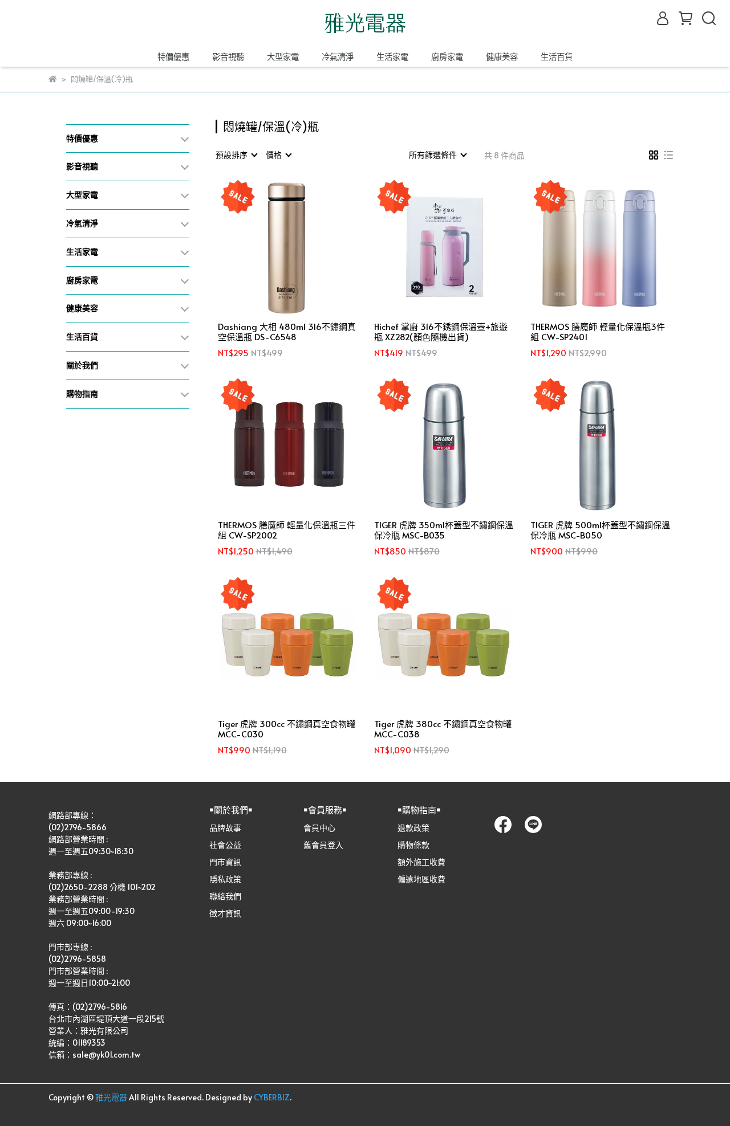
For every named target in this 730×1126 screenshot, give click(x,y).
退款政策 (413, 827)
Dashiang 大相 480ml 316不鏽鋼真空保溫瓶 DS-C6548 (287, 331)
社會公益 (225, 844)
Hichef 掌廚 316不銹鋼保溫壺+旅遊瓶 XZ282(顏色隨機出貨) (441, 331)
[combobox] (236, 155)
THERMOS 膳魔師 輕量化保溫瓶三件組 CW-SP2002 (286, 530)
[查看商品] (272, 246)
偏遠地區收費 (421, 879)
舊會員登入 (323, 844)
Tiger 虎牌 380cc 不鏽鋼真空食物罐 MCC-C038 (443, 729)
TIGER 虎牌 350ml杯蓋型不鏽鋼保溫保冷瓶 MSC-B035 (443, 530)
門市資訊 (225, 861)
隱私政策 (225, 879)
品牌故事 (225, 827)
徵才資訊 (225, 913)
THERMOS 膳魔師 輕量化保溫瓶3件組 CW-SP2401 (597, 331)
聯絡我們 (225, 896)
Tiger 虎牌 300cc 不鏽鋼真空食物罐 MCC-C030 (286, 729)
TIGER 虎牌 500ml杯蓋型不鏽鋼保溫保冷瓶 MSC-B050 (600, 530)
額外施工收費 (421, 861)
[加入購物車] (304, 246)
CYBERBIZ (272, 1097)
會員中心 (319, 827)
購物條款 (413, 844)
